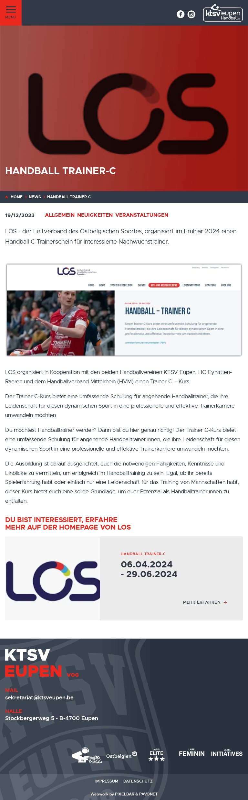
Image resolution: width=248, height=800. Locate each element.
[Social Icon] (181, 14)
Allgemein (60, 215)
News (35, 197)
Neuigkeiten (95, 215)
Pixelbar (124, 794)
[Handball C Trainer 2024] (124, 310)
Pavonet (148, 794)
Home (17, 197)
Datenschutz (138, 781)
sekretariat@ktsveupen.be (39, 697)
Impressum (106, 781)
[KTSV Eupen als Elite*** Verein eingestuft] (87, 755)
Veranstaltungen (141, 215)
